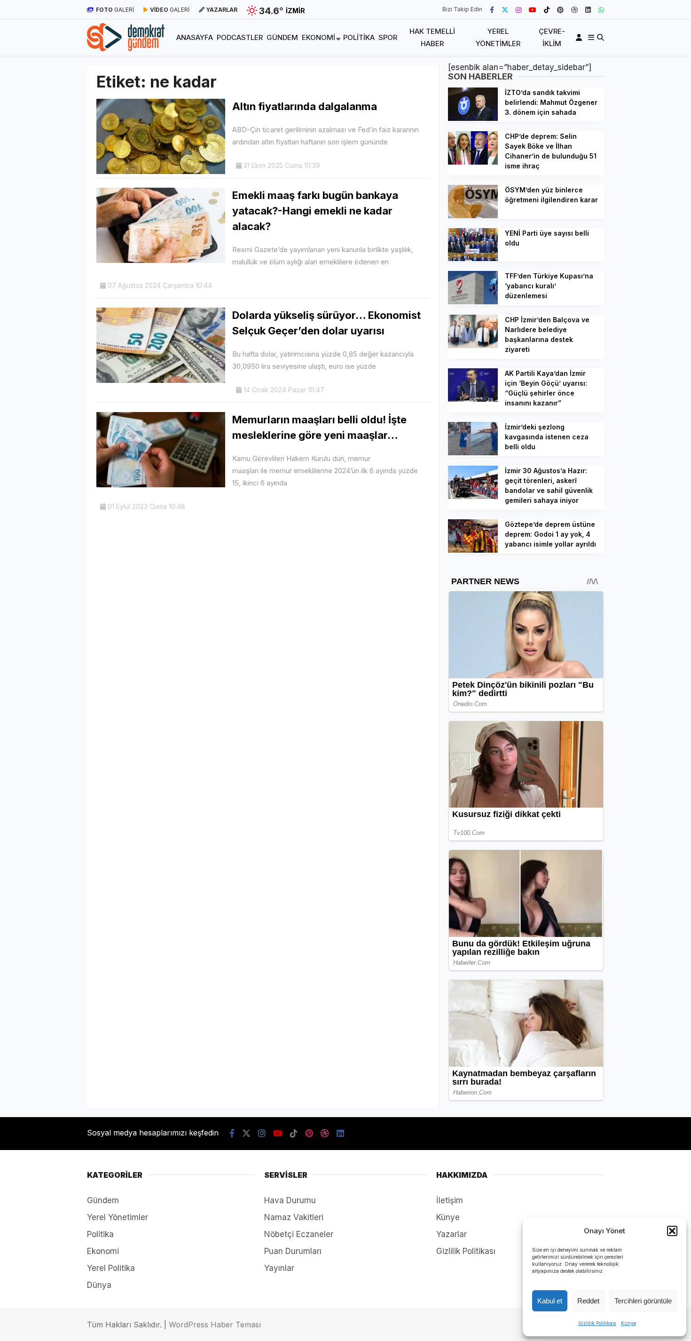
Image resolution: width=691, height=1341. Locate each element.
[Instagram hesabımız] (518, 9)
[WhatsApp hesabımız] (601, 9)
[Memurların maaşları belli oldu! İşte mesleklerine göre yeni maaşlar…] (160, 484)
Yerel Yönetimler (498, 37)
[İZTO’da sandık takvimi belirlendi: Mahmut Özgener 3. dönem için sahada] (473, 118)
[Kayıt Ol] (580, 37)
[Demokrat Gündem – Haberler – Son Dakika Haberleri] (126, 48)
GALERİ (115, 9)
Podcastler (240, 37)
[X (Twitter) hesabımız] (505, 9)
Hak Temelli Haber (432, 37)
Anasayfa (194, 37)
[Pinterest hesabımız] (560, 9)
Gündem (282, 37)
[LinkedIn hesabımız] (588, 9)
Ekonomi (318, 37)
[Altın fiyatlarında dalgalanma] (160, 171)
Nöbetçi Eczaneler (298, 1234)
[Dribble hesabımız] (574, 9)
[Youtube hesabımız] (532, 9)
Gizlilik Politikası (597, 1323)
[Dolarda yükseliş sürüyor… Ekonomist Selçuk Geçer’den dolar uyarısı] (160, 380)
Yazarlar (451, 1234)
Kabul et (549, 1301)
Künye (628, 1323)
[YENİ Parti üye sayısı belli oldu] (473, 258)
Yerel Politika (111, 1268)
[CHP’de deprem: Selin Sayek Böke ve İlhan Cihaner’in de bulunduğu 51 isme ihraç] (473, 162)
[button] (672, 1231)
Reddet (588, 1301)
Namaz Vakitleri (293, 1217)
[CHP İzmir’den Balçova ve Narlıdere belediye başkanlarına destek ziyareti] (473, 345)
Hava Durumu (290, 1200)
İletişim (449, 1200)
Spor (387, 37)
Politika (359, 37)
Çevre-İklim (552, 37)
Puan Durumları (293, 1251)
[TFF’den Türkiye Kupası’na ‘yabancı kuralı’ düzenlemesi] (473, 301)
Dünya (99, 1285)
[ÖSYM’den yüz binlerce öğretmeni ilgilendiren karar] (473, 215)
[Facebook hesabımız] (492, 9)
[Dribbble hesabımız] (325, 1133)
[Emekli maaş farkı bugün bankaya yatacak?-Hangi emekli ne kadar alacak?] (160, 260)
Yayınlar (279, 1268)
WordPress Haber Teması (215, 1324)
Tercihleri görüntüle (643, 1301)
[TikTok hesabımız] (547, 9)
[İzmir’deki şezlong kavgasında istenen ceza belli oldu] (473, 452)
